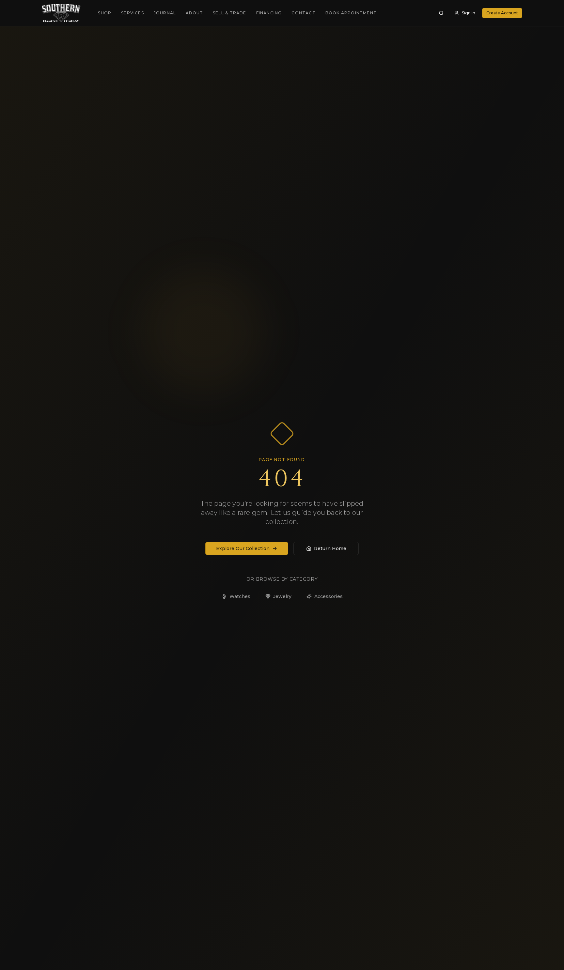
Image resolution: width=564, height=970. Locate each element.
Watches (239, 596)
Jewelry (282, 596)
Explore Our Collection (243, 548)
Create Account (502, 12)
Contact (303, 12)
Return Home (330, 548)
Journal (165, 12)
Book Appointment (351, 12)
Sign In (468, 12)
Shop (104, 12)
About (194, 12)
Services (132, 12)
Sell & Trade (229, 12)
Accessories (328, 596)
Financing (269, 12)
